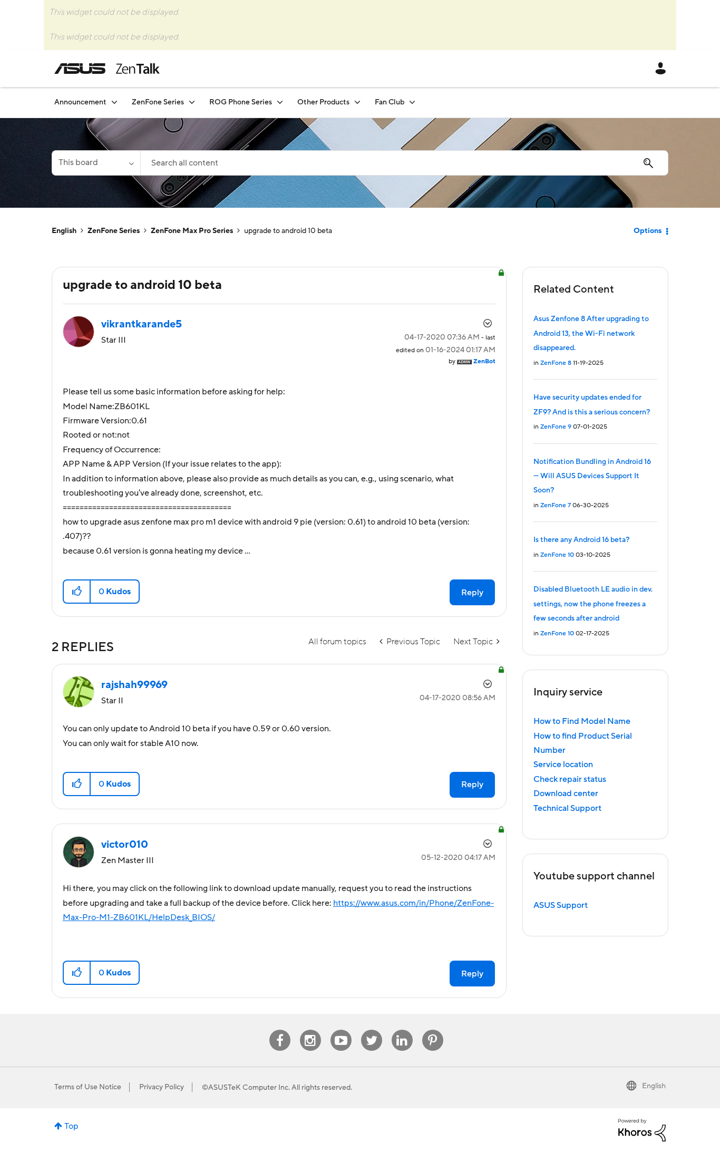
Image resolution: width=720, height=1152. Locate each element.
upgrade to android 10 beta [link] (288, 231)
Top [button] (71, 1126)
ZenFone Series (113, 231)
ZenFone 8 (555, 363)
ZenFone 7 (555, 505)
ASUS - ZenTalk (107, 68)
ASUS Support (560, 905)
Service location (563, 764)
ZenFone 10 (557, 555)
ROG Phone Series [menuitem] (240, 102)
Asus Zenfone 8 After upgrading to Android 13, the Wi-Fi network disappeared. (591, 333)
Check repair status (569, 779)
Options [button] (647, 231)
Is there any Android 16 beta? (581, 540)
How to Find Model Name (581, 721)
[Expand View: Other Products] (357, 102)
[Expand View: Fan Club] (412, 102)
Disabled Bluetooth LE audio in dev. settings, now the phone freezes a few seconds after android (593, 604)
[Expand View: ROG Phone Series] (280, 102)
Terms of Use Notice (87, 1087)
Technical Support (567, 808)
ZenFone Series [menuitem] (158, 102)
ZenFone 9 (555, 427)
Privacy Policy (161, 1087)
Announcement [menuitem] (80, 102)
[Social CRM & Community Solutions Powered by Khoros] (642, 1129)
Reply (472, 592)
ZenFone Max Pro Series (192, 231)
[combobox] (404, 163)
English (64, 231)
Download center (565, 793)
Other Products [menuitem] (323, 102)
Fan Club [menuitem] (389, 102)
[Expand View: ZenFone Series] (192, 102)
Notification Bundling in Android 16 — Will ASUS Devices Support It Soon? (592, 476)
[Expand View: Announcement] (114, 102)
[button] (77, 591)
